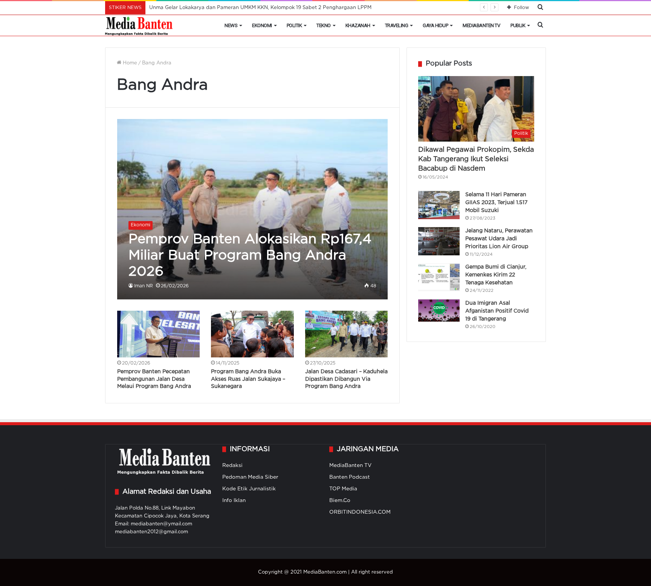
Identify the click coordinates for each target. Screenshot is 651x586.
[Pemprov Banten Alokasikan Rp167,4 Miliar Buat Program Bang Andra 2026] (252, 209)
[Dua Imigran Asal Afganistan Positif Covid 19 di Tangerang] (439, 310)
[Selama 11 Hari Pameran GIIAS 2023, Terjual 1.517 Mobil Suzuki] (439, 205)
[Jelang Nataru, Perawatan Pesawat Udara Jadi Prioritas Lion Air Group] (439, 241)
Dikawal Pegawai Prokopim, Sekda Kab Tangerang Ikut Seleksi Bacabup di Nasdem (476, 159)
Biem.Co (339, 500)
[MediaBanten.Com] (139, 25)
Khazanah (357, 25)
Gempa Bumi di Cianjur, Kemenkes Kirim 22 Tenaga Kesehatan (495, 275)
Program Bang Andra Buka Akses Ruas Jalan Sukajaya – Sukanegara (248, 379)
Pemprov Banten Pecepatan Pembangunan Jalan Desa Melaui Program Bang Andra (154, 379)
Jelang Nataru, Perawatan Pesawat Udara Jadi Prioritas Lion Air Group (499, 239)
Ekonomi (262, 25)
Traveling (396, 25)
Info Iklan (234, 500)
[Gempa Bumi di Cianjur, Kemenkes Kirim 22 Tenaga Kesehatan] (439, 277)
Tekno (323, 25)
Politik (294, 25)
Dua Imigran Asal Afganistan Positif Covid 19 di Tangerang (497, 311)
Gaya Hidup (435, 25)
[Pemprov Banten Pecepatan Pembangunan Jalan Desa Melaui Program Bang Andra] (158, 334)
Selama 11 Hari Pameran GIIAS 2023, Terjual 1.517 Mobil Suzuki (496, 202)
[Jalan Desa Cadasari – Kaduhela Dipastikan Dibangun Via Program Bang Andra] (346, 334)
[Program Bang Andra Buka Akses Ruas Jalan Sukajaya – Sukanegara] (252, 334)
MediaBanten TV (481, 25)
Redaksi (232, 465)
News (231, 25)
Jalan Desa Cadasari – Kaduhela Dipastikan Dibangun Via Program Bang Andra (346, 379)
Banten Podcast (349, 477)
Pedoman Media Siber (250, 477)
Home (129, 63)
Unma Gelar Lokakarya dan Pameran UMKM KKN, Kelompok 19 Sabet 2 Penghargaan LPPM (260, 8)
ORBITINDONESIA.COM (360, 512)
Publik (517, 25)
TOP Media (343, 489)
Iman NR (143, 286)
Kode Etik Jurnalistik (249, 489)
